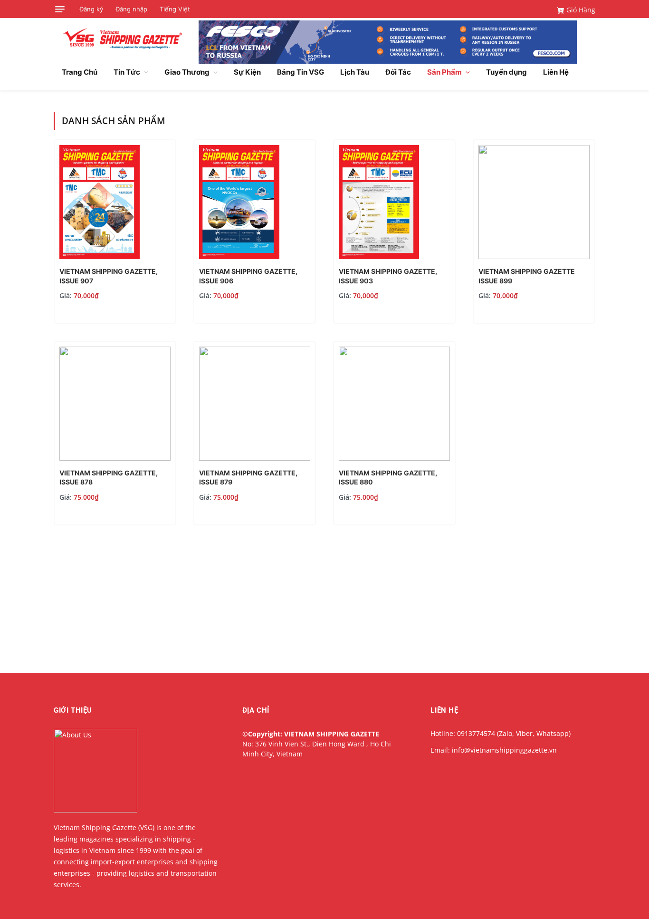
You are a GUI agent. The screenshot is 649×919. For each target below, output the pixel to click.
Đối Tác (398, 72)
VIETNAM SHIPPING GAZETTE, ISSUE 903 (388, 276)
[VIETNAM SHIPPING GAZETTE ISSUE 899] (534, 256)
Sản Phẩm (444, 72)
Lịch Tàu (354, 72)
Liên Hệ (556, 72)
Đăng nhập (131, 9)
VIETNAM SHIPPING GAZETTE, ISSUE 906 (248, 276)
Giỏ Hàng (579, 9)
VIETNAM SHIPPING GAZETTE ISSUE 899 (526, 276)
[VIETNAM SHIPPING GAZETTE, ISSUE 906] (239, 256)
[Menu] (60, 9)
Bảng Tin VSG (300, 72)
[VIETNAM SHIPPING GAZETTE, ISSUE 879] (254, 458)
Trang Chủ (79, 72)
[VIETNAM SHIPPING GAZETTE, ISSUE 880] (394, 458)
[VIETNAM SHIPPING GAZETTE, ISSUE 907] (99, 256)
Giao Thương (187, 72)
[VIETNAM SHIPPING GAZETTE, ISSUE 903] (379, 256)
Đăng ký (91, 9)
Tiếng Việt (175, 9)
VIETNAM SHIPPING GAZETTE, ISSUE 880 (388, 477)
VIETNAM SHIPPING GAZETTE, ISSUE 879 (248, 477)
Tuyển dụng (506, 72)
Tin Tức (127, 72)
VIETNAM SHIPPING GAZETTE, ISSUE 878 (108, 477)
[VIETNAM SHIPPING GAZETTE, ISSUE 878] (115, 458)
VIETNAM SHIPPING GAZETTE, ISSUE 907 (108, 276)
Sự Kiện (247, 72)
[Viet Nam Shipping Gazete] (122, 38)
